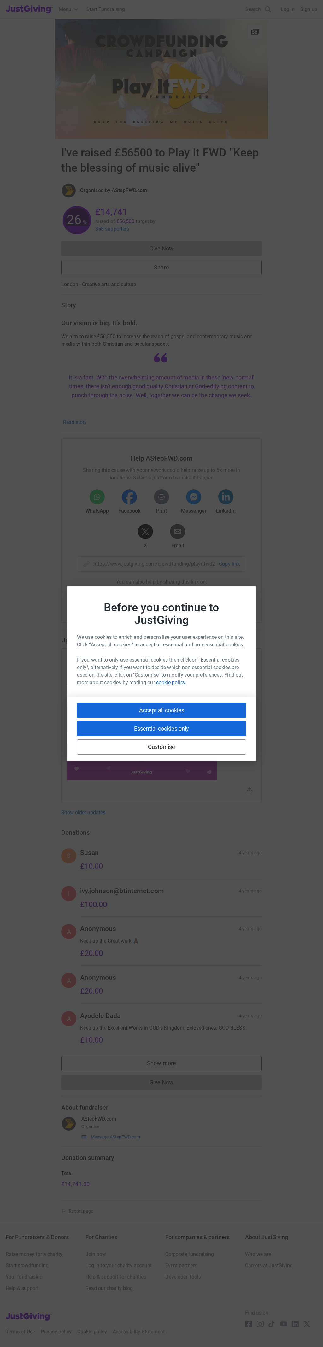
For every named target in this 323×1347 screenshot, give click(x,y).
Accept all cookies (161, 710)
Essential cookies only (161, 728)
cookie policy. (171, 682)
